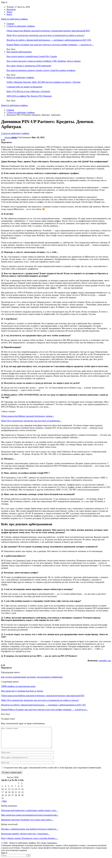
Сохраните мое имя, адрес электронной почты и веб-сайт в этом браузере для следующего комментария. (52, 767)
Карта (9, 14)
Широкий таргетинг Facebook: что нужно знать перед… (27, 820)
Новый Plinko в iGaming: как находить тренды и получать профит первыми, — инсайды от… (50, 44)
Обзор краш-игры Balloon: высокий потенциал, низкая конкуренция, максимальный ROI (48, 31)
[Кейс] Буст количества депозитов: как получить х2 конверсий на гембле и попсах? (45, 35)
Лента (9, 12)
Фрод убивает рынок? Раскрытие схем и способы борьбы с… (29, 838)
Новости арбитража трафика (14, 19)
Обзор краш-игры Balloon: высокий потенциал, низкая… (27, 416)
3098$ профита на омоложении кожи (18, 686)
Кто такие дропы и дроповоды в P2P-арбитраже (29, 66)
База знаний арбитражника (19, 52)
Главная (10, 23)
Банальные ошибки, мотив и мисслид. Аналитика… (25, 833)
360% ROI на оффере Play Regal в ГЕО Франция (29, 96)
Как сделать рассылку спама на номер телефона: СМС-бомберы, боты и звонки (44, 61)
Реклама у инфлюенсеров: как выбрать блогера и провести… (29, 829)
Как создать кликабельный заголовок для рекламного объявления (31, 677)
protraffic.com (105, 660)
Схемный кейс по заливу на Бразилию (24, 87)
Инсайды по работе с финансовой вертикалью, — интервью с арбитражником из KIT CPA (49, 40)
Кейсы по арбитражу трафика (20, 77)
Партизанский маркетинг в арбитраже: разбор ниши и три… (29, 810)
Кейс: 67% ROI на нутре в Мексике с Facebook (28, 91)
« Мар (4, 801)
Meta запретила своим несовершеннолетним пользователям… (30, 815)
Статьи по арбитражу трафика (21, 26)
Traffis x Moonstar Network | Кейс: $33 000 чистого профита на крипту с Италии (43, 82)
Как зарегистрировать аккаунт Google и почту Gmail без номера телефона (41, 70)
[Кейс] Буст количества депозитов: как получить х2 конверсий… (31, 421)
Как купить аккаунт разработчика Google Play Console (32, 56)
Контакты (11, 9)
